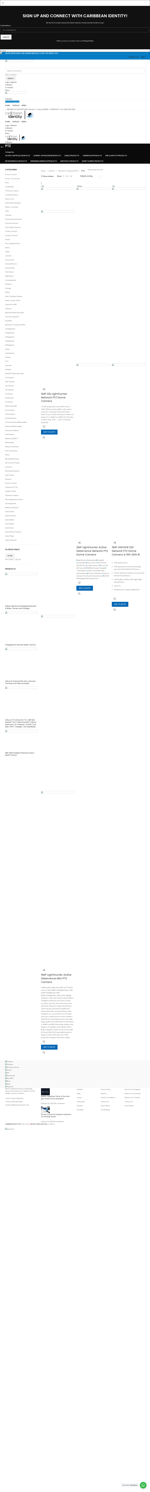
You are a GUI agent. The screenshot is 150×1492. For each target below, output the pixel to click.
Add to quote (49, 432)
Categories (9, 152)
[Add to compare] (44, 389)
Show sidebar (48, 176)
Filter (10, 556)
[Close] (3, 3)
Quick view (44, 437)
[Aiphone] (75, 1074)
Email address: (6, 25)
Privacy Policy (88, 41)
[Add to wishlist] (44, 427)
